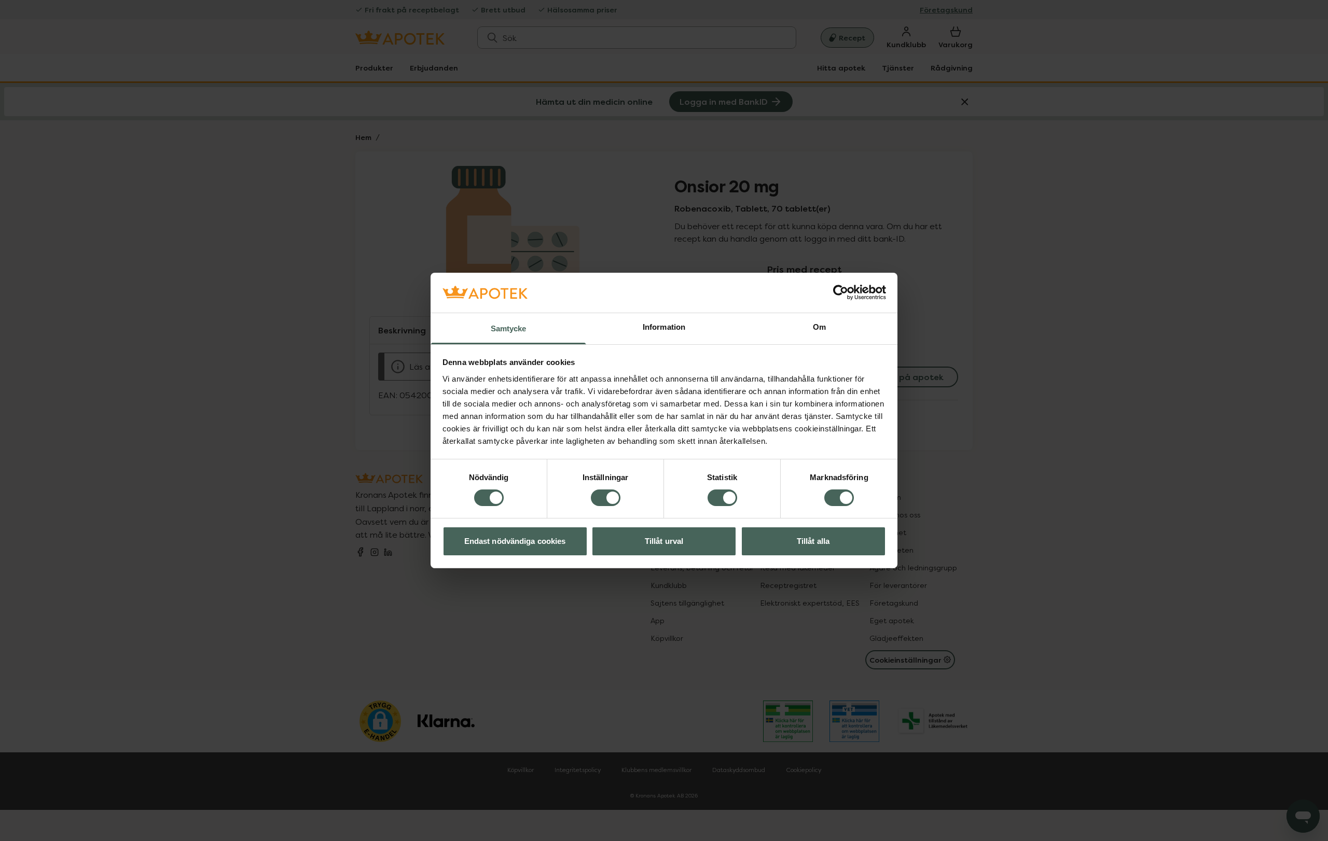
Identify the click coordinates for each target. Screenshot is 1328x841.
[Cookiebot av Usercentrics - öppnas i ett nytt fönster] (840, 292)
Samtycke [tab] (509, 328)
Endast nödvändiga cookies (515, 541)
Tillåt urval (664, 541)
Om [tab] (819, 327)
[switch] (605, 497)
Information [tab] (664, 327)
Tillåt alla (813, 541)
